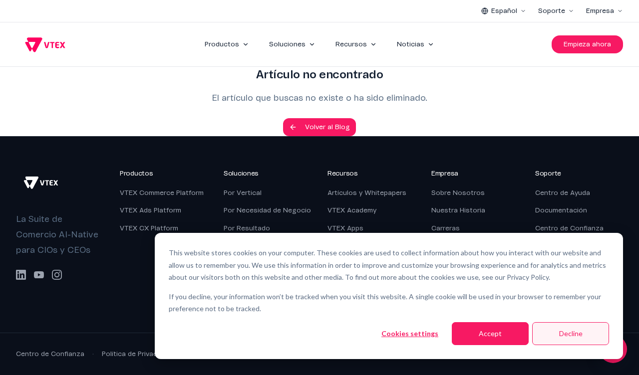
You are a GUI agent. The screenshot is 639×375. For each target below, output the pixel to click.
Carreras (445, 228)
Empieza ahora (587, 44)
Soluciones (287, 44)
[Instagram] (57, 275)
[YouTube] (39, 275)
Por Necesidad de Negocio (267, 210)
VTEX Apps (345, 228)
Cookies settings (409, 333)
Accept (490, 333)
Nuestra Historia (458, 210)
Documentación (561, 210)
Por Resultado (247, 228)
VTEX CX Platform (149, 228)
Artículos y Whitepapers (366, 192)
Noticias (410, 44)
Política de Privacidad (136, 354)
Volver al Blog (327, 127)
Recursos (351, 44)
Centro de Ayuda (562, 192)
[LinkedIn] (21, 275)
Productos (222, 44)
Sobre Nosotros (458, 192)
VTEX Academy (351, 210)
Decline (571, 333)
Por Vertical (243, 192)
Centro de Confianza (569, 228)
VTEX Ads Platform (150, 210)
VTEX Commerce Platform (162, 192)
